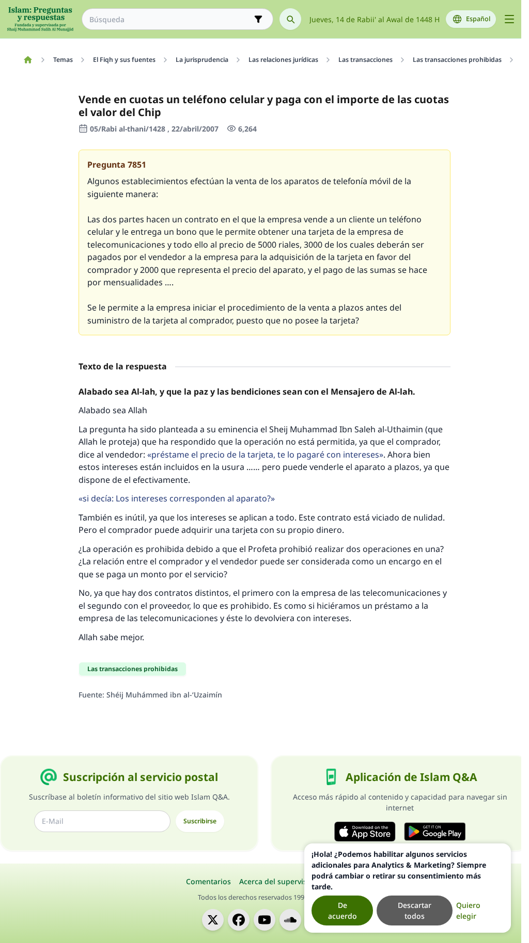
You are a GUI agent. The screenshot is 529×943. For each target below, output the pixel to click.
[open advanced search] (258, 19)
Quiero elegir (468, 910)
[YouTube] (264, 920)
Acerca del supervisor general (291, 881)
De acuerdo (342, 910)
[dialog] (407, 888)
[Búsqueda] (290, 19)
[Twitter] (213, 920)
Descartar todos (414, 910)
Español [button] (478, 18)
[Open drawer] (509, 19)
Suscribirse (199, 821)
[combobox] (170, 19)
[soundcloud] (290, 920)
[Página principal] (28, 60)
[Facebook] (239, 920)
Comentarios (208, 881)
